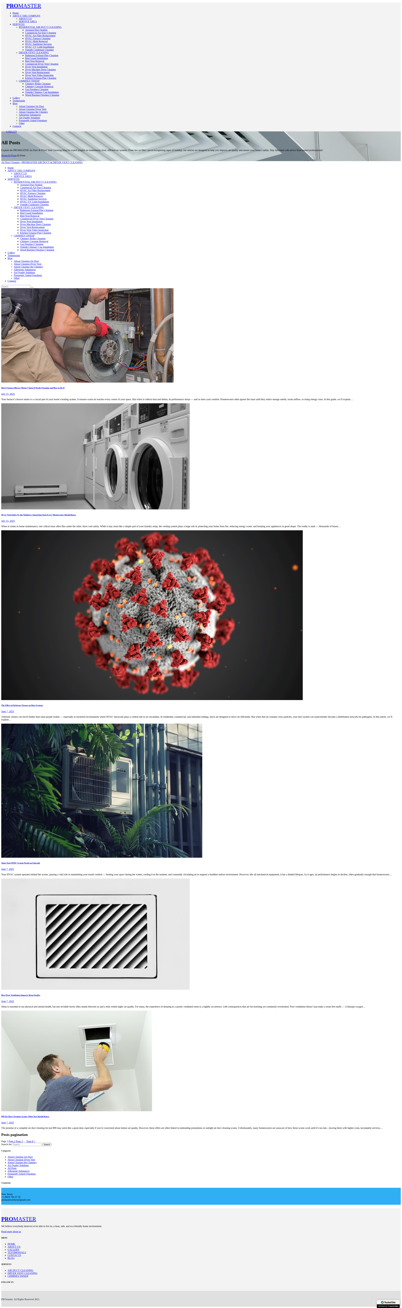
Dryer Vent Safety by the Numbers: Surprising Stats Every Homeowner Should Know (38, 515)
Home (4, 155)
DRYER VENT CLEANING (23, 1273)
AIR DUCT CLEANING (20, 1270)
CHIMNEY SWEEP (18, 1276)
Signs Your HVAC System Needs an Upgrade (20, 863)
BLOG (11, 1258)
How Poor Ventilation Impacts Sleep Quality (20, 995)
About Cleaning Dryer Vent (21, 1159)
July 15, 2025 (8, 394)
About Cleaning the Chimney (22, 1162)
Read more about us (11, 1231)
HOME (12, 1244)
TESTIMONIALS (17, 1252)
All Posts (11, 155)
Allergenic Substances (19, 1171)
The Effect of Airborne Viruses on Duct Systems (22, 705)
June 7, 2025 (7, 711)
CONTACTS (14, 1255)
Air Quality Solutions (18, 1165)
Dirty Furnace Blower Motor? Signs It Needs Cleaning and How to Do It (33, 388)
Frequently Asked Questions (22, 1174)
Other (10, 1176)
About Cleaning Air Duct (20, 1157)
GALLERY (13, 1249)
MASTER (23, 6)
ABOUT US (14, 1246)
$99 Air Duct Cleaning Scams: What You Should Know (25, 1116)
